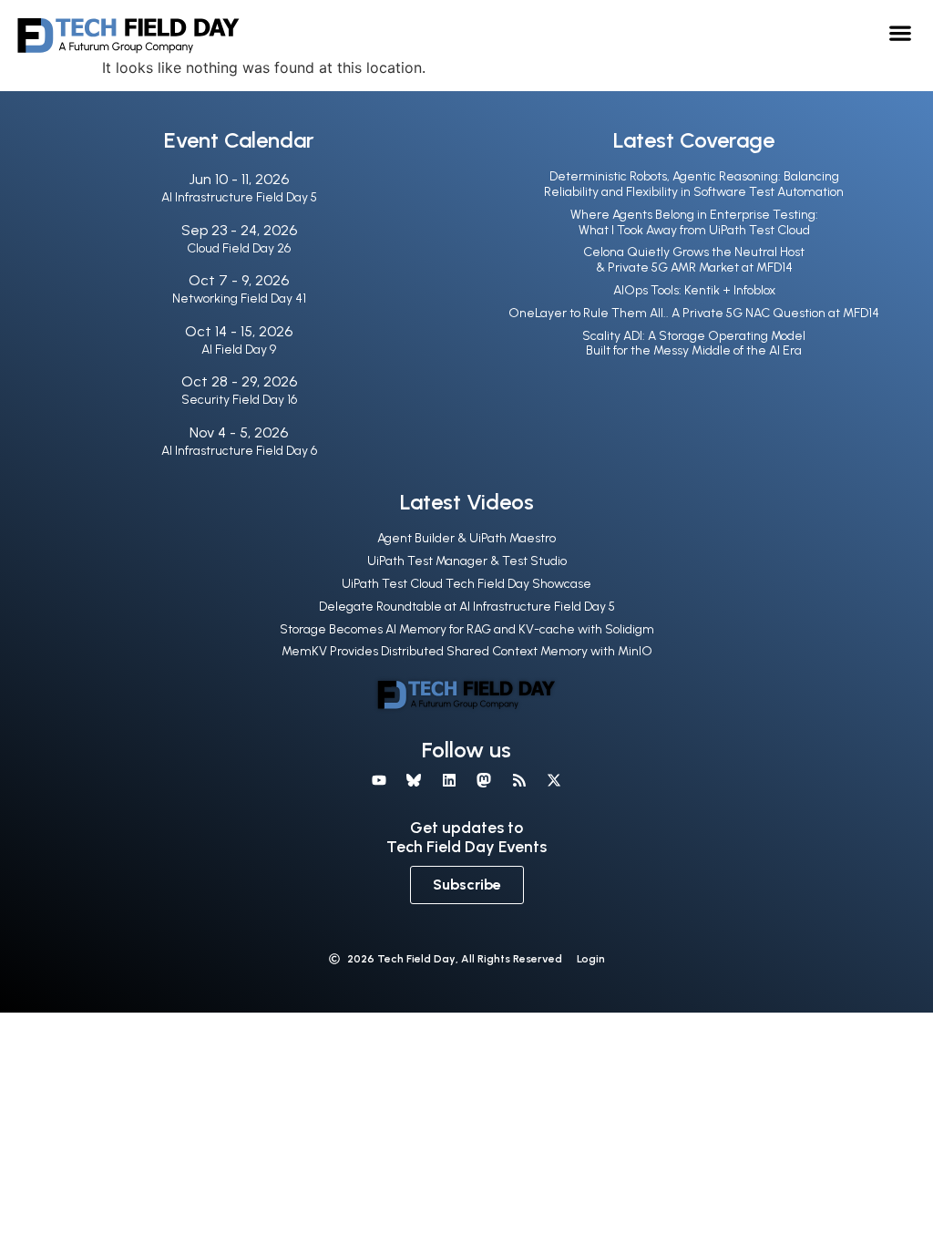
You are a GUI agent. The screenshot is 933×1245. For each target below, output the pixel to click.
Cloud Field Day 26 (239, 248)
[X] (554, 780)
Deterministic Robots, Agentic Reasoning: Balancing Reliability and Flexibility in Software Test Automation (694, 184)
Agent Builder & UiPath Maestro (466, 538)
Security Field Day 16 (239, 399)
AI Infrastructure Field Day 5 (239, 197)
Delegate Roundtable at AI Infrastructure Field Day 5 (467, 606)
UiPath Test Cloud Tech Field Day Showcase (466, 584)
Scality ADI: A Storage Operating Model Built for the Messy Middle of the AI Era (693, 343)
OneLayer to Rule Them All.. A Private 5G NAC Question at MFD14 (693, 313)
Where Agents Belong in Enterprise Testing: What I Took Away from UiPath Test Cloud (694, 222)
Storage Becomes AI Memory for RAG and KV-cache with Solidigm (467, 629)
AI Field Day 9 (238, 349)
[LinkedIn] (449, 780)
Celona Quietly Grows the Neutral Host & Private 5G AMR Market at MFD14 (694, 259)
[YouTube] (379, 780)
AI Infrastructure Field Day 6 (239, 450)
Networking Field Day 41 (239, 298)
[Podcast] (518, 780)
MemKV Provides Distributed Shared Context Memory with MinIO (467, 651)
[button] (900, 32)
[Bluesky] (414, 780)
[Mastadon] (484, 780)
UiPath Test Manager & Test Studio (467, 561)
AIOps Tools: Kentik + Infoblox (694, 290)
